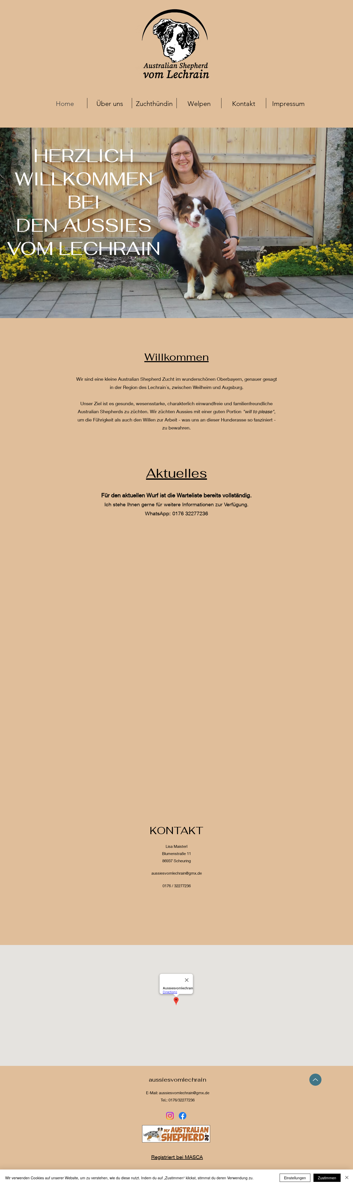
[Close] (347, 1178)
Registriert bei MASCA (177, 1157)
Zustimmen (327, 1177)
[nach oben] (315, 1080)
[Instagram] (170, 1116)
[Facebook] (183, 1116)
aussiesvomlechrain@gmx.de (176, 873)
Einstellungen (295, 1177)
